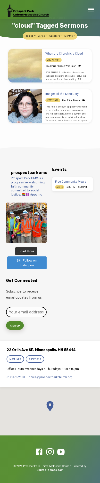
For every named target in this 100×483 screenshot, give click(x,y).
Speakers (54, 35)
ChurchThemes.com (49, 470)
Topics (30, 35)
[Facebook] (39, 452)
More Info (15, 359)
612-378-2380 (16, 377)
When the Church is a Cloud (64, 53)
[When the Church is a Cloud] (25, 65)
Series (41, 35)
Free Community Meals (70, 181)
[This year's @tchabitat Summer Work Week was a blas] (26, 223)
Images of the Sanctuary (62, 94)
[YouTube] (61, 452)
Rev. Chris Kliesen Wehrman (60, 66)
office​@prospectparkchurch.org (50, 377)
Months (68, 35)
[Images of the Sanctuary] (25, 106)
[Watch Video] (79, 66)
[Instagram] (50, 452)
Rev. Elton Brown (71, 100)
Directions (35, 359)
